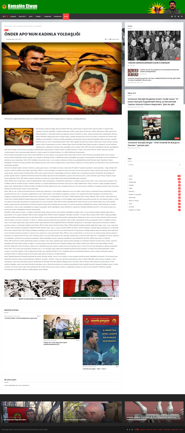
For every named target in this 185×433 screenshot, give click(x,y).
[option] (30, 412)
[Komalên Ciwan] (24, 7)
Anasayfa (13, 16)
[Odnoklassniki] (175, 16)
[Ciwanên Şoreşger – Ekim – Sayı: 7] (101, 340)
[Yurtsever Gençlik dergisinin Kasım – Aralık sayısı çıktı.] (30, 412)
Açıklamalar (132, 182)
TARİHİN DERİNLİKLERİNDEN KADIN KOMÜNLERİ (149, 62)
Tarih (130, 203)
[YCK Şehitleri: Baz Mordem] (92, 412)
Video (130, 188)
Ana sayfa (9, 26)
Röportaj (131, 191)
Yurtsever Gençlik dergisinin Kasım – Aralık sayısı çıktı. (27, 419)
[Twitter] (178, 16)
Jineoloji (131, 207)
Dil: (4, 16)
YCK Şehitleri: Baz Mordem (76, 419)
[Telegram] (171, 16)
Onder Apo (132, 197)
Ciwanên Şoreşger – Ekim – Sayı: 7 (94, 369)
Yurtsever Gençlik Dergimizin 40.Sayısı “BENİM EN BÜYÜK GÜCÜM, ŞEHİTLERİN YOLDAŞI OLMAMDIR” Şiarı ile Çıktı (154, 79)
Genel (66, 16)
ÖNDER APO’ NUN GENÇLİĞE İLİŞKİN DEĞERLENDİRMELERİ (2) (55, 343)
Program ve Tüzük (134, 210)
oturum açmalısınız (23, 385)
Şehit (30, 16)
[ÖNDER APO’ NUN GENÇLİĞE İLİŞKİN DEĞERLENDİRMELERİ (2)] (62, 327)
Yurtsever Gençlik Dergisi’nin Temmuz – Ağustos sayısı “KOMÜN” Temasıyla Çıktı (151, 418)
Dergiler (38, 16)
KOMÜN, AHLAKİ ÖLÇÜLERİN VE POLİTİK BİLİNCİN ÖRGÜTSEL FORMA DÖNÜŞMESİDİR (159, 71)
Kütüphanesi (57, 16)
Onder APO (22, 16)
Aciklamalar (47, 16)
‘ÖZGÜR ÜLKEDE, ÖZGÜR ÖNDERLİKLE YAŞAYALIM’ (20, 318)
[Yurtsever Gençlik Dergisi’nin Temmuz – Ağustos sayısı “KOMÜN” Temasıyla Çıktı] (154, 412)
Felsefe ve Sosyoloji (135, 194)
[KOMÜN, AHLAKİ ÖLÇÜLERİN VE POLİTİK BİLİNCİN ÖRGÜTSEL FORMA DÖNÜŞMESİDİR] (133, 72)
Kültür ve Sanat (134, 200)
